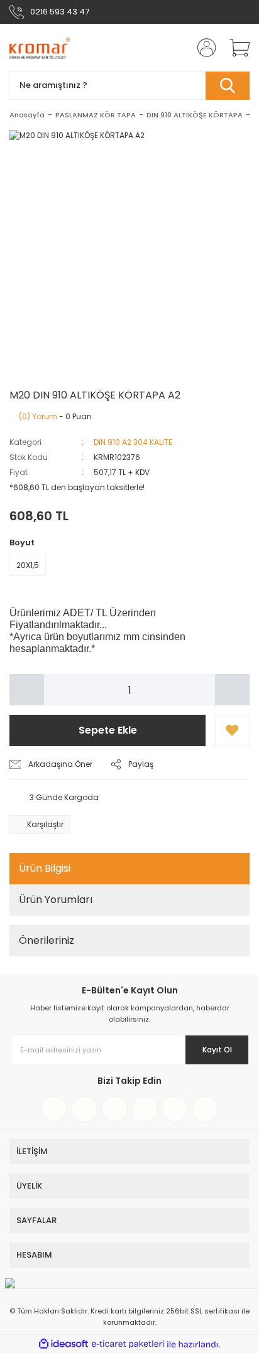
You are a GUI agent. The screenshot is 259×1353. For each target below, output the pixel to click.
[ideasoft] (63, 1344)
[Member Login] (202, 48)
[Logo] (39, 47)
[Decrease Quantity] (26, 689)
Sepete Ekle (108, 730)
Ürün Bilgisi (44, 868)
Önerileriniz (46, 940)
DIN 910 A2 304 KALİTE (133, 442)
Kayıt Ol (217, 1049)
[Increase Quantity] (232, 689)
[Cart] (235, 48)
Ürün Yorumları (55, 899)
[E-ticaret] (128, 1344)
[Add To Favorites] (232, 730)
